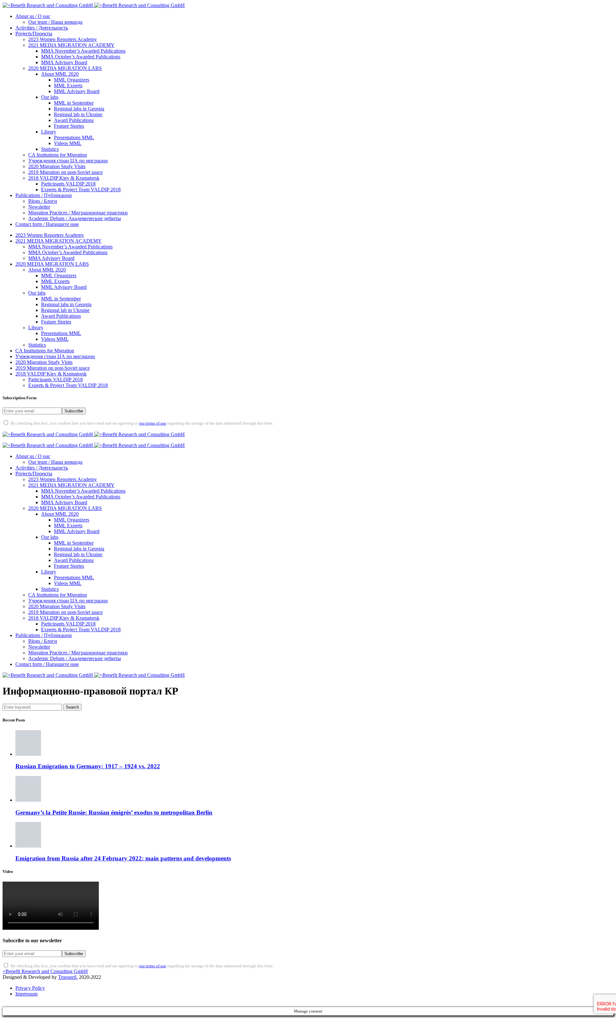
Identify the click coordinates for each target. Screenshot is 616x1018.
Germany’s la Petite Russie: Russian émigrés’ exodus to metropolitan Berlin (113, 812)
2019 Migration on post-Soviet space (65, 172)
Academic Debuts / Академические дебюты (74, 218)
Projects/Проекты (33, 33)
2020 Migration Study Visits (56, 166)
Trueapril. (68, 977)
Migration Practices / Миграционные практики (78, 212)
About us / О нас (32, 16)
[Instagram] (43, 428)
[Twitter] (27, 428)
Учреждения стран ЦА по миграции (68, 160)
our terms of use (152, 423)
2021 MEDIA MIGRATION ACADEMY (71, 45)
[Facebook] (10, 428)
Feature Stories (69, 126)
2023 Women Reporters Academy (62, 39)
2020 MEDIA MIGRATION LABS (65, 68)
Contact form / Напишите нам (47, 224)
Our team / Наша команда (55, 22)
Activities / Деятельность (41, 27)
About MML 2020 (60, 74)
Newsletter (39, 207)
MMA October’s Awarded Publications (80, 56)
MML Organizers (71, 79)
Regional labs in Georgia (79, 108)
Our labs (49, 97)
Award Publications (74, 120)
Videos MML (67, 143)
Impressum (26, 993)
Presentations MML (74, 137)
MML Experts (68, 85)
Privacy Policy (30, 988)
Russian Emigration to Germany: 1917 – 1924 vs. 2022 (87, 766)
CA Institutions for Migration (57, 155)
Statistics (50, 149)
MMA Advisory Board (64, 62)
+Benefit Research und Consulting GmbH (45, 971)
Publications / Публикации (43, 195)
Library (48, 131)
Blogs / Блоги (42, 201)
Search (72, 707)
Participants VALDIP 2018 (68, 183)
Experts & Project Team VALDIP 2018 (81, 189)
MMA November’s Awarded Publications (83, 51)
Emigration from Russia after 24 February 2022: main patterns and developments (123, 858)
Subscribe (73, 411)
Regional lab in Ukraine (78, 114)
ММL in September (74, 103)
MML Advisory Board (76, 91)
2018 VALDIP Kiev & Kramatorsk (63, 178)
